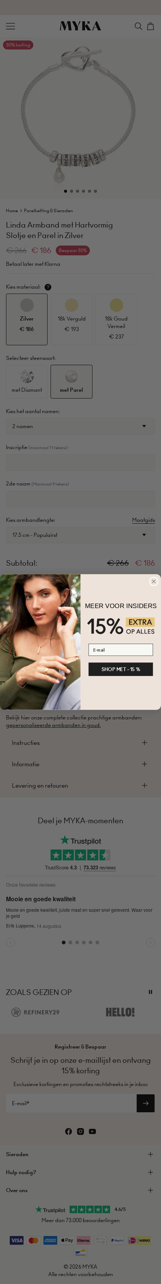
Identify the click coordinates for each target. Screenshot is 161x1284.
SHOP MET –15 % (120, 669)
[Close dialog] (154, 581)
